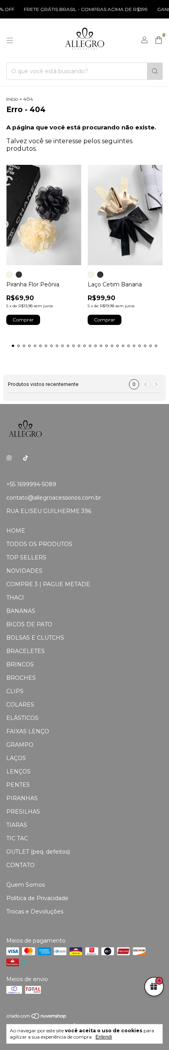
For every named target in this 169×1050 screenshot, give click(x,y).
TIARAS (16, 825)
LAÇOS (16, 758)
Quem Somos (25, 884)
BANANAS (20, 610)
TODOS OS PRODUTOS (39, 544)
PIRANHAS (22, 798)
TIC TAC (17, 838)
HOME (15, 530)
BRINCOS (20, 664)
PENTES (18, 784)
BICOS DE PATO (29, 624)
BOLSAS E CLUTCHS (35, 637)
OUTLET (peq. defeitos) (38, 851)
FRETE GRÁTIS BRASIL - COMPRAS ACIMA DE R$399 (81, 9)
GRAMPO (19, 744)
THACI (15, 597)
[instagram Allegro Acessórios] (9, 458)
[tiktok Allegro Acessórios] (25, 458)
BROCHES (21, 677)
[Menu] (9, 40)
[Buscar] (155, 71)
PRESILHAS (23, 811)
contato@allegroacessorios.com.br (53, 497)
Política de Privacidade (37, 898)
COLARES (20, 704)
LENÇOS (18, 771)
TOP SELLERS (26, 557)
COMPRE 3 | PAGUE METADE (48, 584)
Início (12, 99)
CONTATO (20, 865)
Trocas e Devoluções (34, 911)
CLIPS (15, 691)
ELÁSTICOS (22, 718)
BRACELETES (25, 651)
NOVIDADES (24, 570)
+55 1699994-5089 (31, 484)
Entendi (104, 1037)
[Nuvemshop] (36, 1017)
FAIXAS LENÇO (27, 731)
